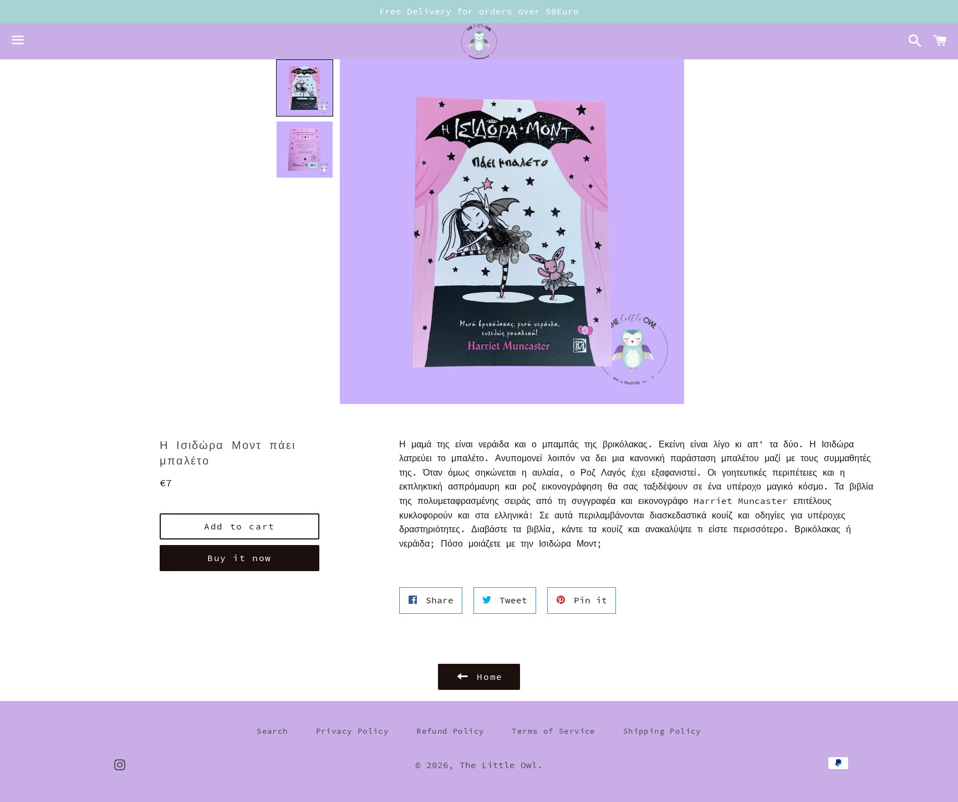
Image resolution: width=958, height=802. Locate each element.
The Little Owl (498, 764)
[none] (304, 88)
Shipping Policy (662, 731)
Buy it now (239, 557)
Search (272, 731)
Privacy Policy (352, 731)
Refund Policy (450, 731)
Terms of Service (553, 731)
